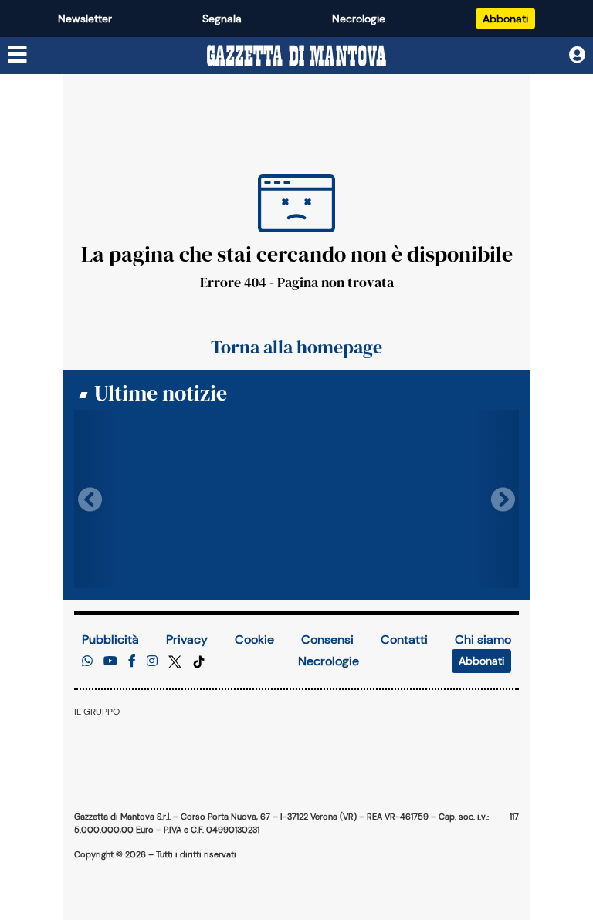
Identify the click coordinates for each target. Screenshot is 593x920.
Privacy (187, 639)
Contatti (404, 639)
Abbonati (505, 18)
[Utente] (577, 55)
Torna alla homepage (296, 347)
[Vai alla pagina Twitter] (176, 661)
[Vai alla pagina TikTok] (198, 661)
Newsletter (85, 18)
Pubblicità (110, 639)
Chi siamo (483, 639)
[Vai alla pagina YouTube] (110, 661)
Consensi (327, 639)
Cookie (254, 639)
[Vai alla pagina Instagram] (152, 661)
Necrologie (358, 18)
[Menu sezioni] (18, 55)
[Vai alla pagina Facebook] (132, 661)
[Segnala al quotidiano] (87, 661)
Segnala (222, 18)
